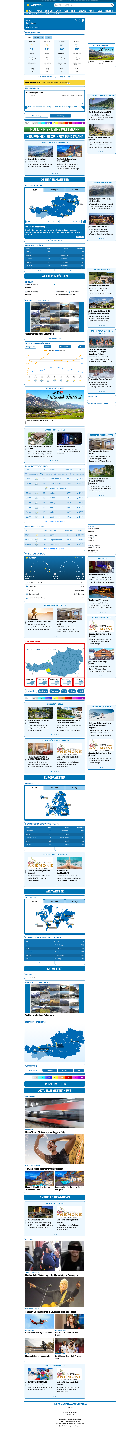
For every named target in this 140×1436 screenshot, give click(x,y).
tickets (88, 0)
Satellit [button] (81, 691)
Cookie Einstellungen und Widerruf (70, 1426)
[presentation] (26, 107)
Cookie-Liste (70, 1414)
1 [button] (38, 222)
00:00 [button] (44, 107)
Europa (58, 11)
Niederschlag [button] (36, 116)
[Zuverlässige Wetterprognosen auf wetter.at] (38, 5)
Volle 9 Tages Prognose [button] (54, 549)
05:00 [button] (63, 107)
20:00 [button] (29, 107)
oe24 (43, 0)
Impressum (70, 1410)
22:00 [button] (37, 107)
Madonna (66, 0)
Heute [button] (34, 190)
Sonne (47, 347)
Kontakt (70, 1408)
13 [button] (70, 222)
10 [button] (61, 222)
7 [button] (53, 222)
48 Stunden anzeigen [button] (53, 521)
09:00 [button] (79, 107)
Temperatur (30, 347)
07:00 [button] (71, 107)
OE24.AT (39, 11)
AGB (70, 1417)
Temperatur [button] (54, 691)
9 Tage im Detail (64, 77)
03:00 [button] (56, 107)
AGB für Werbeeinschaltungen (70, 1421)
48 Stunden (38, 14)
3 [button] (43, 222)
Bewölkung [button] (60, 116)
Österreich (55, 0)
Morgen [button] (54, 190)
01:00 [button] (48, 107)
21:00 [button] (33, 107)
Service (91, 11)
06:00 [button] (67, 107)
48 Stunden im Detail (45, 77)
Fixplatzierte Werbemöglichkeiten (70, 1419)
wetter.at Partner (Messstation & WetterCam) (70, 1424)
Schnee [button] (72, 691)
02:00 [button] (52, 107)
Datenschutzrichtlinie (70, 1412)
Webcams (82, 11)
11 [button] (64, 222)
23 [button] (33, 222)
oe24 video (48, 0)
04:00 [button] (59, 107)
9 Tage (48, 14)
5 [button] (48, 222)
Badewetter (109, 11)
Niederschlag (64, 347)
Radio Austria (94, 0)
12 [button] (67, 222)
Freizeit (73, 11)
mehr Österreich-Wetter (54, 240)
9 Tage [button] (75, 190)
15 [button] (76, 222)
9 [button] (58, 222)
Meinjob (78, 0)
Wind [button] (64, 691)
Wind (81, 347)
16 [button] (80, 222)
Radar (56, 14)
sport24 (61, 0)
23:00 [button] (40, 107)
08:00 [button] (75, 107)
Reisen (83, 0)
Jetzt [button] (28, 222)
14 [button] (73, 222)
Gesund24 (72, 0)
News (66, 11)
